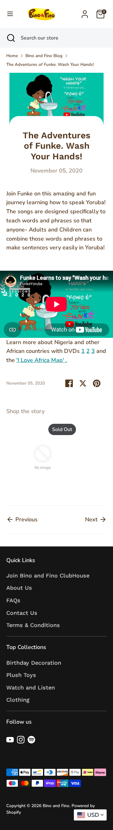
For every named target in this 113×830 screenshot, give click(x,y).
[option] (39, 458)
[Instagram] (20, 739)
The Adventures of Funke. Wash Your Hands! (50, 64)
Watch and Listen (30, 687)
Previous (26, 519)
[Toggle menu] (10, 14)
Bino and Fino (56, 806)
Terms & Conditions (33, 625)
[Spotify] (31, 739)
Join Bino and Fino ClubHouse (47, 575)
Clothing (18, 699)
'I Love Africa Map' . (41, 360)
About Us (19, 587)
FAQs (13, 600)
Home (12, 56)
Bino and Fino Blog (43, 56)
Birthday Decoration (33, 662)
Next (92, 519)
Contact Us (21, 612)
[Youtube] (10, 739)
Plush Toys (21, 675)
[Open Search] (10, 38)
